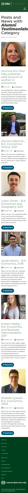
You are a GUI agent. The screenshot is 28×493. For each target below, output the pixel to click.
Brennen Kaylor (19, 151)
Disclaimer (3, 474)
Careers (3, 461)
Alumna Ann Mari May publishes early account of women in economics (13, 77)
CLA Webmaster (17, 87)
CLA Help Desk (4, 453)
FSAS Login (4, 443)
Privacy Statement (5, 468)
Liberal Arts (4, 439)
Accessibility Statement (6, 471)
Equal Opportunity (5, 464)
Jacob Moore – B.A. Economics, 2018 (14, 262)
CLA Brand (3, 446)
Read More (9, 108)
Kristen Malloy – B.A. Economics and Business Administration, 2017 (11, 329)
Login (2, 478)
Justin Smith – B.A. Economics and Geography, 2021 (13, 203)
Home (3, 37)
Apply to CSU (4, 457)
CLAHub (3, 450)
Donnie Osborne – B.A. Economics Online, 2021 (13, 144)
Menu (24, 9)
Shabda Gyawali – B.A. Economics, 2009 (12, 400)
